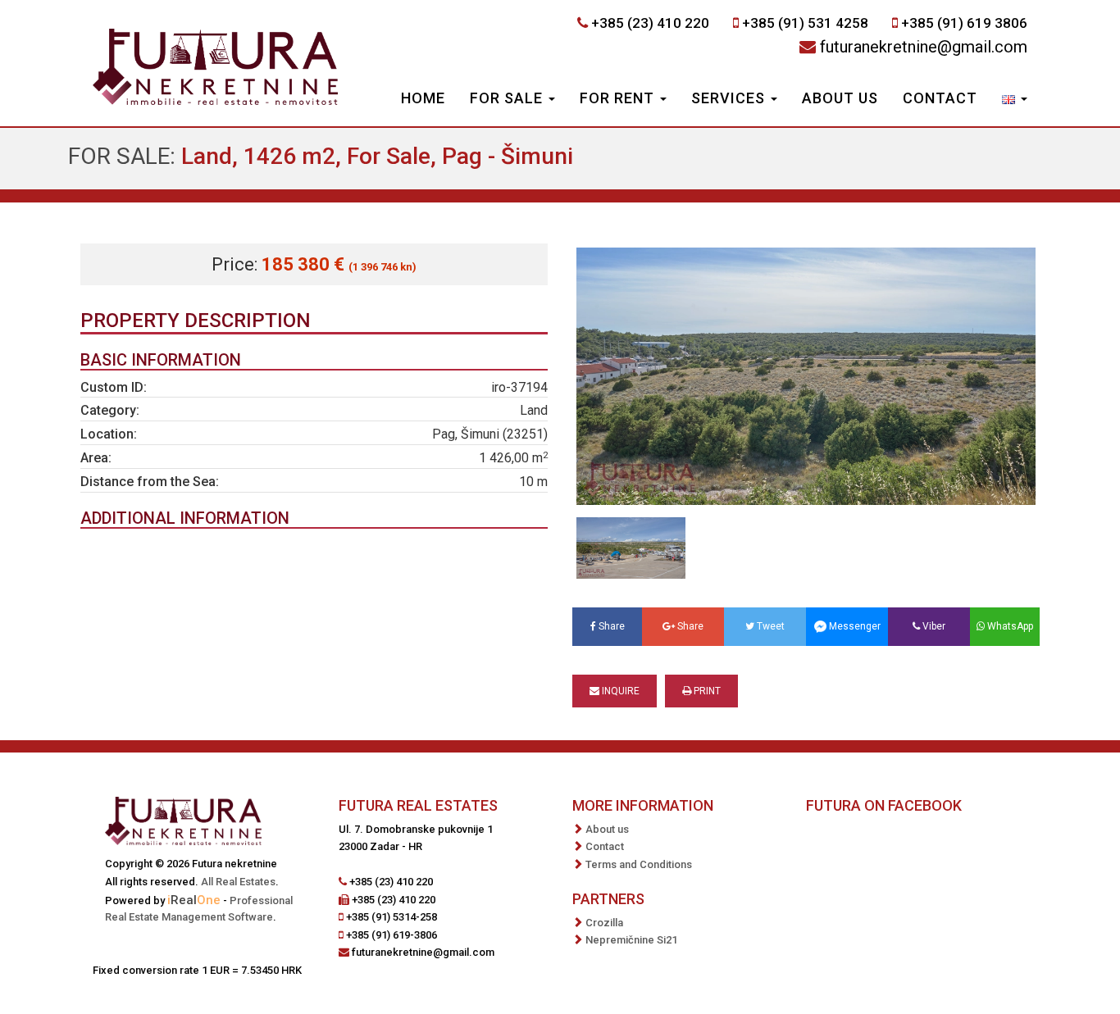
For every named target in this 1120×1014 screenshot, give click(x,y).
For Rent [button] (619, 98)
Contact (940, 98)
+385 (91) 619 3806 (964, 23)
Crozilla (604, 922)
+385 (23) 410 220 (650, 23)
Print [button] (706, 691)
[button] (1015, 100)
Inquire (619, 691)
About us (840, 98)
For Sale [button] (508, 98)
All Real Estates (238, 881)
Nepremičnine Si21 (631, 940)
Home (423, 98)
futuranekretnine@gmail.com (923, 47)
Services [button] (730, 98)
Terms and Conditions (638, 864)
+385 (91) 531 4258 (805, 23)
